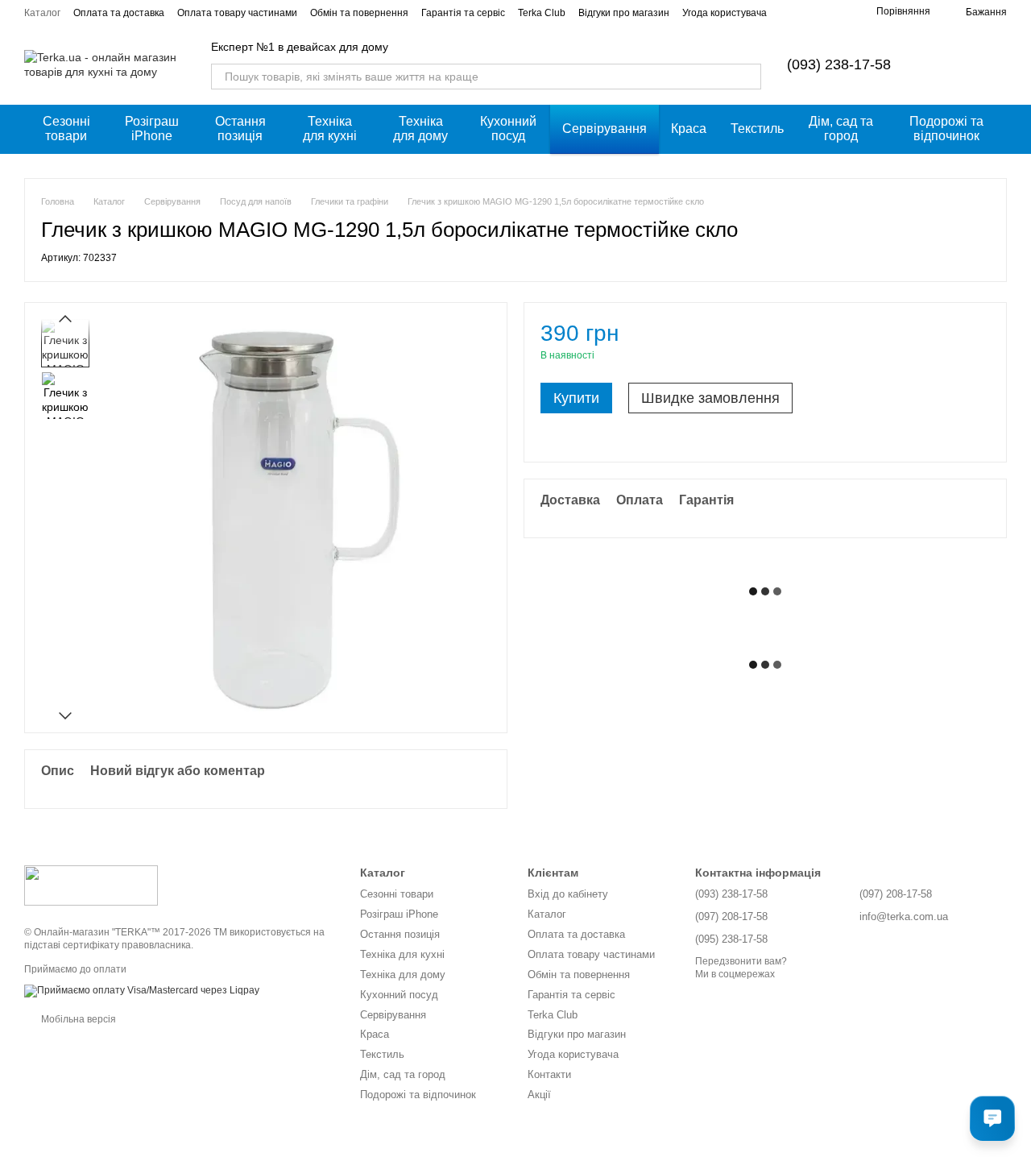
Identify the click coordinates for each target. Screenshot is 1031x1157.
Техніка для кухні (330, 128)
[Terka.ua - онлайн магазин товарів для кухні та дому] (91, 884)
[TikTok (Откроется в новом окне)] (815, 12)
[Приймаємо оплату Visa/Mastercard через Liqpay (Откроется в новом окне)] (141, 990)
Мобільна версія (77, 1019)
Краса (688, 128)
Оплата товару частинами (237, 13)
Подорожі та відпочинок (946, 128)
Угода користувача (724, 13)
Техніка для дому (420, 128)
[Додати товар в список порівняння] (950, 341)
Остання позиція (240, 128)
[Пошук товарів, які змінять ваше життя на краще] (748, 76)
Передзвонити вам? (741, 961)
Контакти (549, 1074)
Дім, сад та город (841, 128)
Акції (539, 1095)
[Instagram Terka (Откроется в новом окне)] (795, 12)
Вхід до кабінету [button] (568, 894)
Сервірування (604, 128)
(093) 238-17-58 (839, 64)
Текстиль (757, 128)
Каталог (42, 13)
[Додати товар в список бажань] (982, 341)
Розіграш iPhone (152, 128)
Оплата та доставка (118, 13)
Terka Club (541, 13)
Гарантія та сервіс (463, 13)
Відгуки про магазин (623, 13)
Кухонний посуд (508, 128)
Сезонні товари (66, 128)
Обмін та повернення (359, 13)
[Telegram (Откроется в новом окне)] (834, 12)
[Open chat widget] (992, 1118)
